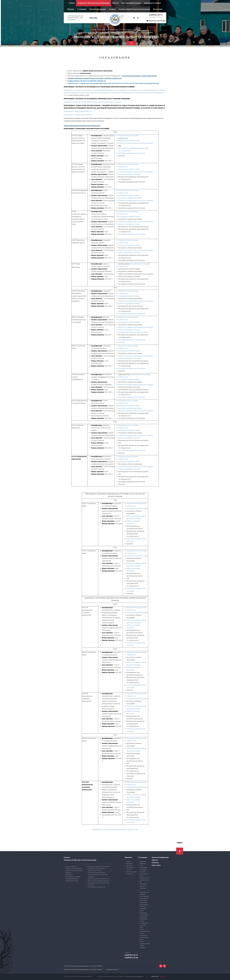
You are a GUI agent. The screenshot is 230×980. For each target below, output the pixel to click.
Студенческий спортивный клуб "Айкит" (144, 937)
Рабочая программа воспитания (129, 174)
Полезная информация (97, 9)
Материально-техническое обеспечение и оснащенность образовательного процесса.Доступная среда (99, 868)
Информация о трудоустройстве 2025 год (78, 115)
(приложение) (144, 83)
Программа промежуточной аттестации (131, 153)
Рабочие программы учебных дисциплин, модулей (135, 143)
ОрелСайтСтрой (162, 976)
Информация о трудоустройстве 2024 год (78, 111)
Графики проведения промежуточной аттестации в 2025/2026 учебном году (94, 78)
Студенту (128, 861)
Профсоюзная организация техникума (143, 869)
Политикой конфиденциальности (134, 976)
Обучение (70, 9)
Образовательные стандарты (73, 876)
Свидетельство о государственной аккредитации (85, 83)
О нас (141, 865)
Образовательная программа (128, 135)
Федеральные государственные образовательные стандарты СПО (115, 829)
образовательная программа (140, 264)
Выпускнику (129, 865)
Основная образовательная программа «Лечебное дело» (82, 125)
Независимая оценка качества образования (144, 915)
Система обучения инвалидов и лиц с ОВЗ (144, 880)
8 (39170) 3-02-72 (131, 955)
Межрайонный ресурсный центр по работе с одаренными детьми (144, 906)
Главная (72, 3)
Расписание (129, 873)
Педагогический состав (72, 880)
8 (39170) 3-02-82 (131, 958)
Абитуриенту (129, 863)
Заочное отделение (131, 871)
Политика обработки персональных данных (134, 9)
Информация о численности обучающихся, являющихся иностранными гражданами (92, 102)
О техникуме (81, 9)
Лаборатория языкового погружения (143, 886)
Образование (69, 874)
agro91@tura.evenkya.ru (155, 17)
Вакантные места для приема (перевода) (98, 880)
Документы (68, 872)
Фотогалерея (158, 9)
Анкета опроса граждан (152, 3)
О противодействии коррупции (144, 892)
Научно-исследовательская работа (145, 931)
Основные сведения (71, 866)
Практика (121, 342)
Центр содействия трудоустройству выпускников (144, 898)
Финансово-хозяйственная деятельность (98, 878)
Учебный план (123, 138)
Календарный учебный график (129, 140)
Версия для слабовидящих (157, 20)
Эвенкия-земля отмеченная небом (144, 925)
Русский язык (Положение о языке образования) (139, 76)
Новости (115, 3)
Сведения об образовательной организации (93, 3)
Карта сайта (93, 18)
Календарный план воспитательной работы (133, 332)
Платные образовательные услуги (96, 872)
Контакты (112, 9)
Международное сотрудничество (96, 887)
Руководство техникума (72, 878)
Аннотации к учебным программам (130, 198)
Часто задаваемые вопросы (131, 3)
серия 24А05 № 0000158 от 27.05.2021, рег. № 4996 (121, 83)
